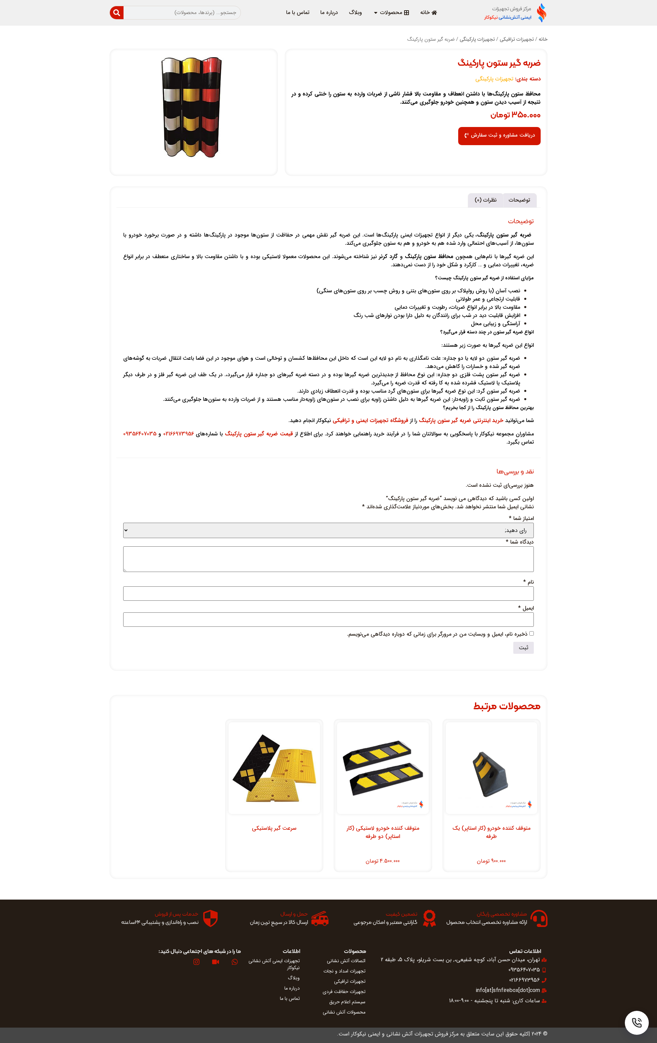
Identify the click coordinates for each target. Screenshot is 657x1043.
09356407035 (139, 434)
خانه (543, 39)
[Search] (117, 12)
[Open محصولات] (375, 13)
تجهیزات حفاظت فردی (344, 991)
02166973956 (178, 434)
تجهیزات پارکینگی (477, 39)
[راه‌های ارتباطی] (637, 1023)
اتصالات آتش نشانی (346, 961)
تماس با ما (290, 998)
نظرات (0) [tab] (486, 200)
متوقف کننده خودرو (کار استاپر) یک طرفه (491, 832)
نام (528, 582)
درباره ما (292, 988)
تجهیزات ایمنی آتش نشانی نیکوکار (274, 964)
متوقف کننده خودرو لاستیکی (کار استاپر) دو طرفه (383, 832)
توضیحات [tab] (519, 200)
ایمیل (526, 608)
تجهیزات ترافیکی (517, 39)
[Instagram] (196, 962)
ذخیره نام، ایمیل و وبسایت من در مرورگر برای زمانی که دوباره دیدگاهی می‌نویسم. (437, 634)
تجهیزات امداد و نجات (344, 971)
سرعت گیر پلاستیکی (274, 828)
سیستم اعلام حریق (347, 1002)
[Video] (215, 962)
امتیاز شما (521, 518)
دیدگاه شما (520, 542)
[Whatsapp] (235, 962)
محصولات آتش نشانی (344, 1012)
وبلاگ (294, 978)
